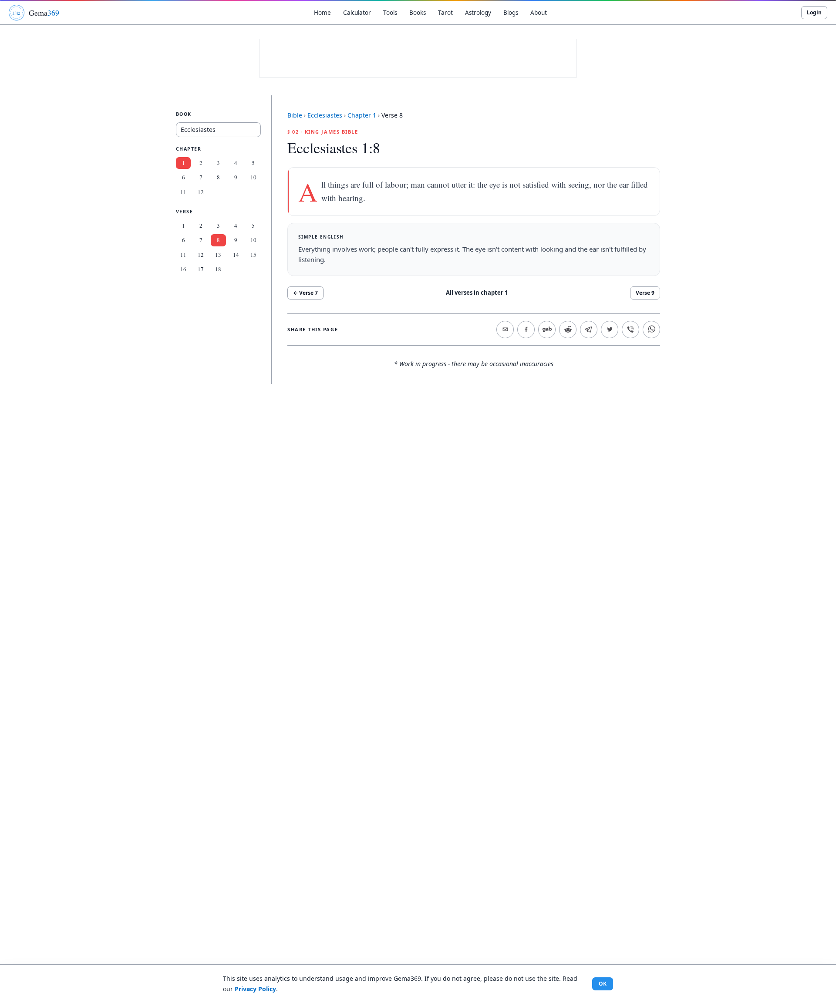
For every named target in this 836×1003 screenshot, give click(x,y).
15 (253, 255)
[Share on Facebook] (526, 329)
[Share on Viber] (630, 329)
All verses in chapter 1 (477, 292)
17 (201, 269)
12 (201, 192)
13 (218, 255)
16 (183, 269)
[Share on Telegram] (588, 329)
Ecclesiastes (324, 115)
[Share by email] (505, 329)
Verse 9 (645, 292)
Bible (294, 115)
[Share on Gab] (547, 329)
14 (236, 255)
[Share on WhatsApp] (651, 329)
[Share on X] (609, 329)
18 (218, 269)
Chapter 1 (361, 115)
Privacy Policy (255, 989)
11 (183, 192)
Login (814, 12)
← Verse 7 (305, 292)
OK (603, 983)
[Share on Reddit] (568, 329)
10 (253, 177)
